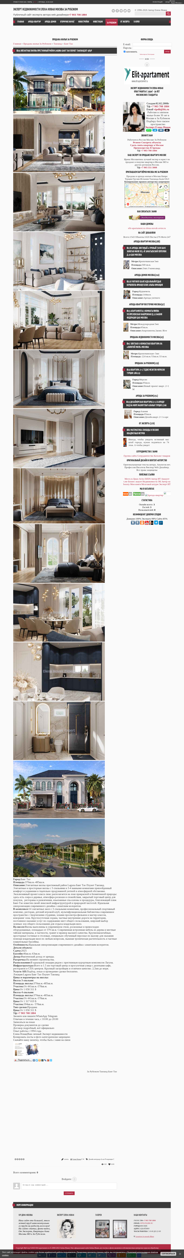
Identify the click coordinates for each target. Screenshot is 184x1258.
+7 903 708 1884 (77, 14)
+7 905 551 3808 (149, 167)
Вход (167, 2)
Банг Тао (68, 43)
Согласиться (168, 1254)
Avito (141, 479)
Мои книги (135, 484)
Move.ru (129, 479)
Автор (154, 479)
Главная (17, 43)
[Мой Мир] (42, 1060)
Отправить (69, 1193)
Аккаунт (165, 479)
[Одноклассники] (39, 1060)
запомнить (131, 51)
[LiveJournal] (45, 1060)
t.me (126, 481)
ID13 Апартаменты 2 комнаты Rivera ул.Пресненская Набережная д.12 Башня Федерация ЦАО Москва (144, 314)
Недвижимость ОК (152, 481)
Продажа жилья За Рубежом (37, 43)
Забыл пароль (143, 54)
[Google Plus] (48, 1060)
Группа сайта (130, 456)
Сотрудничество (145, 456)
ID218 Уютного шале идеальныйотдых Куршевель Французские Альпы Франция (145, 283)
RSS (35, 2)
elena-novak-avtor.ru (156, 228)
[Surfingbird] (51, 1060)
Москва (172, 1)
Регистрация (157, 2)
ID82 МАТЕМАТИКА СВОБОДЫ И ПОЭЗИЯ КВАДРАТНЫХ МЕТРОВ (143, 431)
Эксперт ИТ (165, 484)
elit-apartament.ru (136, 228)
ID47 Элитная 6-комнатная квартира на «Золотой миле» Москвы (144, 345)
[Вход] (74, 1179)
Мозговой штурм (149, 484)
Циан (135, 479)
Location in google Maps (145, 1236)
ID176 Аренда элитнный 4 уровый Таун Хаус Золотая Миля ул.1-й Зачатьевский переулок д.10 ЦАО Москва (146, 251)
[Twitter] (36, 1060)
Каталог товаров (162, 456)
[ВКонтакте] (34, 1060)
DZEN (148, 479)
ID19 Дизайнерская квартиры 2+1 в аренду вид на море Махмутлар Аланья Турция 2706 (146, 403)
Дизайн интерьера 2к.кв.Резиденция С (101, 1159)
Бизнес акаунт (135, 481)
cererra (66, 1159)
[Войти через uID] (147, 64)
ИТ (159, 479)
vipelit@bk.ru (161, 109)
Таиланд (58, 43)
